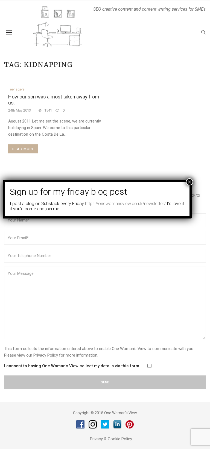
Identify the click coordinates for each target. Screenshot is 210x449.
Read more (23, 149)
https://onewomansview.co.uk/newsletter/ (125, 203)
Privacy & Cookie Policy (111, 438)
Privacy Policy (45, 355)
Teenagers (16, 89)
